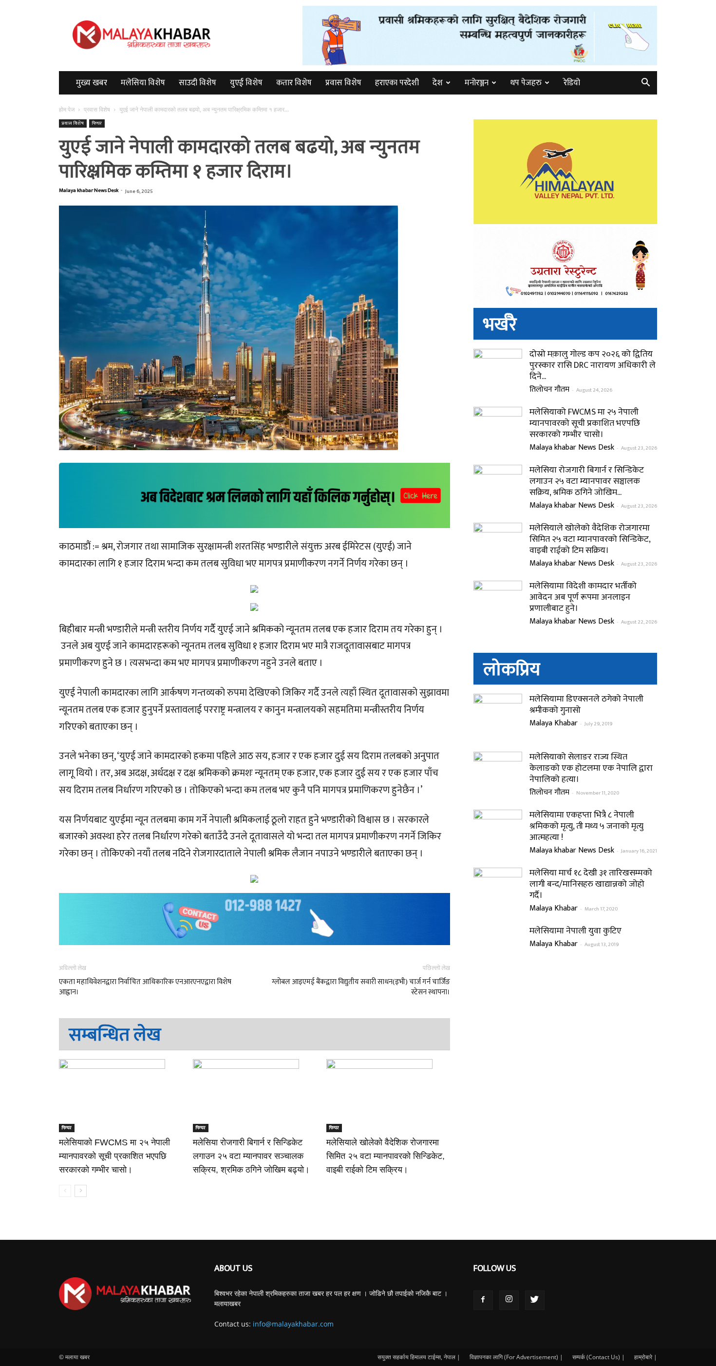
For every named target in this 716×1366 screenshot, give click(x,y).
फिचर (97, 123)
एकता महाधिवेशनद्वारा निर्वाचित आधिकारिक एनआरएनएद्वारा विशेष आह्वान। (145, 987)
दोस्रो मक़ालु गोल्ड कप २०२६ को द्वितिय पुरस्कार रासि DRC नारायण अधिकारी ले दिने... (592, 365)
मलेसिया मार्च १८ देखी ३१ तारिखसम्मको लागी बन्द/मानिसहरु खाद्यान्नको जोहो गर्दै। (590, 884)
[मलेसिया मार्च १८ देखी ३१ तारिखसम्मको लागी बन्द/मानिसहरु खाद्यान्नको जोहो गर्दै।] (497, 892)
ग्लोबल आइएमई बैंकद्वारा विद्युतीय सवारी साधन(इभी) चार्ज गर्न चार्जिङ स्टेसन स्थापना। (361, 987)
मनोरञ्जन (477, 83)
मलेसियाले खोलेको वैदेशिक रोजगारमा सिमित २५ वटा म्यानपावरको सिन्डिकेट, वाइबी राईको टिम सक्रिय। (385, 1156)
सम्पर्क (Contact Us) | (598, 1357)
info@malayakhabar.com (293, 1323)
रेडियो (572, 83)
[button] (645, 83)
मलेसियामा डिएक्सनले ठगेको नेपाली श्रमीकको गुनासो (586, 705)
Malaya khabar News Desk (88, 190)
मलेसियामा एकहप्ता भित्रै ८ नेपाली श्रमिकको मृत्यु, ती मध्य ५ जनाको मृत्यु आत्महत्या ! (586, 826)
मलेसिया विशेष (143, 83)
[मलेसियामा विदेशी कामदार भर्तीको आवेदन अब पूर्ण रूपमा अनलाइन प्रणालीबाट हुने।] (497, 605)
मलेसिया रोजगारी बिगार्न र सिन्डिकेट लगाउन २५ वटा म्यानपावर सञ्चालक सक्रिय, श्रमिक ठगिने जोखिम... (586, 481)
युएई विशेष (246, 83)
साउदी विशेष (197, 83)
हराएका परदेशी (397, 83)
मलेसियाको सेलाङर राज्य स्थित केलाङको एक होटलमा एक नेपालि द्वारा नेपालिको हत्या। (591, 768)
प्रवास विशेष (343, 83)
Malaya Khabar (553, 723)
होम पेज (67, 109)
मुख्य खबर (91, 83)
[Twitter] (535, 1300)
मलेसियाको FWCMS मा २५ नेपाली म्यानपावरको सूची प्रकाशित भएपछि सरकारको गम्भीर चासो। (114, 1156)
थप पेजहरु (526, 83)
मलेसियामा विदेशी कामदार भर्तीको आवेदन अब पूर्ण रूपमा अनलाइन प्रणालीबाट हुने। (583, 597)
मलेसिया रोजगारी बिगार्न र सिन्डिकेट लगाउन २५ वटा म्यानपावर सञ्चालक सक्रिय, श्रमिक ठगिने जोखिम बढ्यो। (251, 1156)
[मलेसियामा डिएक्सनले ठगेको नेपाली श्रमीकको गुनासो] (497, 718)
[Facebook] (483, 1300)
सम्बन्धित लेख (115, 1035)
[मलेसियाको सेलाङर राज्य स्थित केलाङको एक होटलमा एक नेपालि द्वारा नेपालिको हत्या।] (497, 776)
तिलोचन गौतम (549, 389)
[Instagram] (509, 1300)
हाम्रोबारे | (645, 1357)
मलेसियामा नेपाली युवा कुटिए (575, 931)
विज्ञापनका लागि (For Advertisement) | (516, 1357)
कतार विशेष (294, 83)
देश (438, 83)
